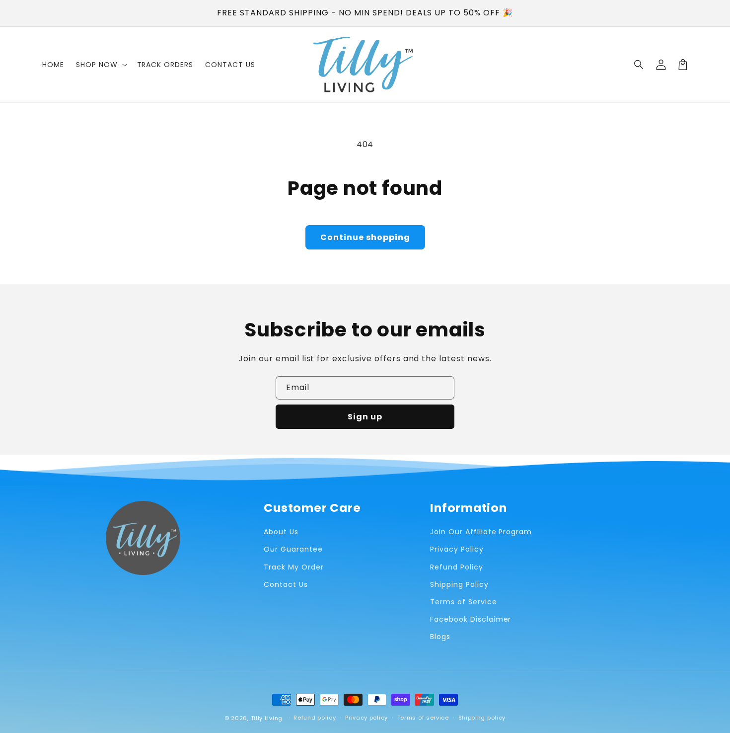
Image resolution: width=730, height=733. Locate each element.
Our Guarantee (293, 549)
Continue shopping (365, 237)
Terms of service (423, 718)
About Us (281, 532)
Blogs (440, 637)
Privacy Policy (456, 549)
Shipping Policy (459, 584)
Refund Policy (456, 567)
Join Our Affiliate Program (481, 532)
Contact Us (286, 584)
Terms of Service (463, 602)
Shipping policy (482, 718)
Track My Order (293, 567)
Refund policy (314, 718)
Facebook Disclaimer (470, 619)
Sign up (365, 416)
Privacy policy (366, 718)
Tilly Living (267, 718)
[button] (639, 65)
